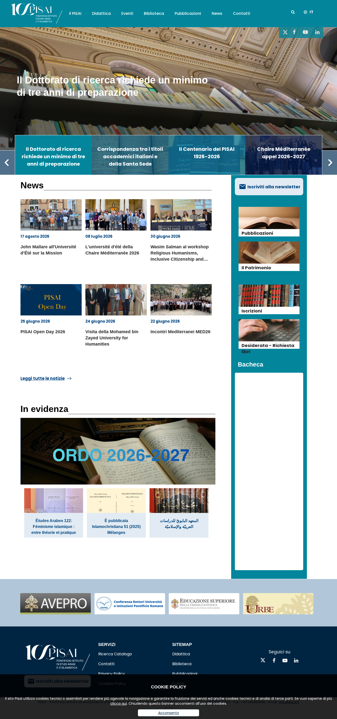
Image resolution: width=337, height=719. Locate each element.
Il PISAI (75, 13)
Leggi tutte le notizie (42, 378)
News (217, 13)
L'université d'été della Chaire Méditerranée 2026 (112, 249)
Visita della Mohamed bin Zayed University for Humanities (111, 338)
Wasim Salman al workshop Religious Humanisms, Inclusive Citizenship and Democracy (179, 254)
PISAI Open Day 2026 (42, 331)
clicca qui (118, 703)
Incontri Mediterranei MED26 (180, 331)
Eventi (127, 13)
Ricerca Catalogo (115, 654)
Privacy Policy (111, 674)
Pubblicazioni (188, 13)
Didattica (101, 13)
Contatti (241, 13)
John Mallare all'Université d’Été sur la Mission (48, 249)
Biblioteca (154, 13)
